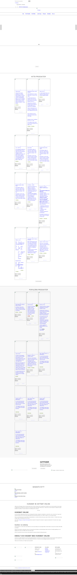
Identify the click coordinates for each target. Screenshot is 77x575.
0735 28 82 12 (39, 551)
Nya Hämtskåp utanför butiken (21, 493)
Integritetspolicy (47, 550)
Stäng (1, 573)
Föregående (1, 27)
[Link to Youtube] (18, 7)
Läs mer (16, 109)
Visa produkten (18, 34)
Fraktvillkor (46, 549)
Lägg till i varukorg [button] (42, 104)
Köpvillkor (46, 548)
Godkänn (33, 570)
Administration (20, 567)
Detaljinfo (47, 104)
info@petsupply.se (39, 554)
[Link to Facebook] (15, 7)
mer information (28, 570)
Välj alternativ (33, 133)
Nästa (76, 27)
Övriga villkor (47, 552)
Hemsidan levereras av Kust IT (26, 567)
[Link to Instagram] (16, 7)
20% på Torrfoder (18, 489)
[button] (20, 106)
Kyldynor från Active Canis (20, 496)
